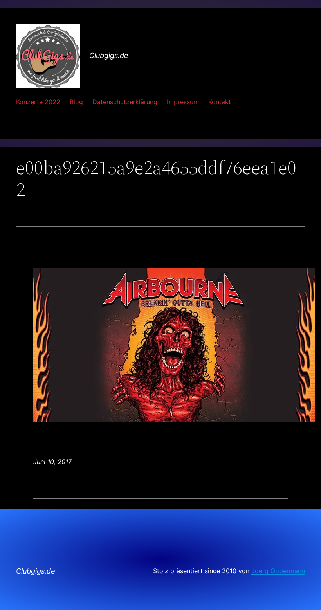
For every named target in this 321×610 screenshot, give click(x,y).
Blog (76, 102)
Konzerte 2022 (38, 102)
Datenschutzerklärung (124, 102)
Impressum (183, 102)
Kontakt (219, 102)
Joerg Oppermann (278, 571)
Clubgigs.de (108, 55)
